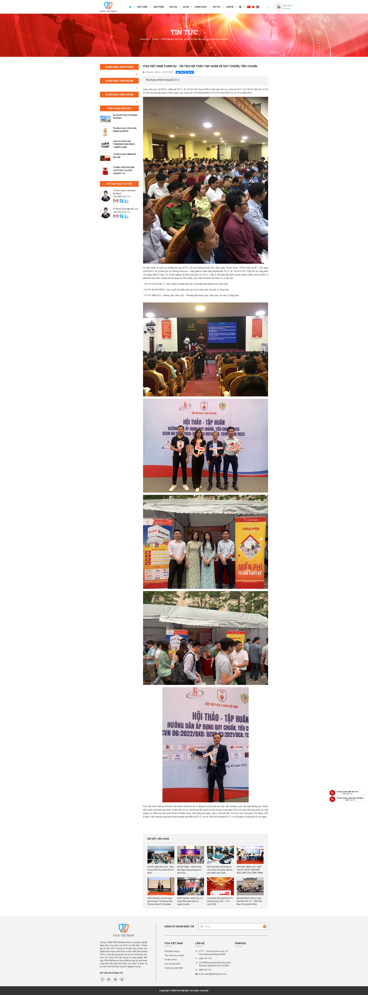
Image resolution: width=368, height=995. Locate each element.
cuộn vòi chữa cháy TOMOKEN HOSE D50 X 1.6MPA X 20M (124, 144)
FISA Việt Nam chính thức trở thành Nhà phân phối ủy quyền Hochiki (190, 901)
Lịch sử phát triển (172, 964)
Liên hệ (229, 7)
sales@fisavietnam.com (216, 974)
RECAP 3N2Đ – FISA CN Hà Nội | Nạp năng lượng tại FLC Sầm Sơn (189, 870)
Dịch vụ (173, 7)
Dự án (186, 7)
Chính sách (200, 7)
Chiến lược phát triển (174, 968)
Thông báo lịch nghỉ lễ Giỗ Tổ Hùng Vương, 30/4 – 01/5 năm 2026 (220, 901)
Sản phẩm (158, 7)
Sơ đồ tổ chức (171, 959)
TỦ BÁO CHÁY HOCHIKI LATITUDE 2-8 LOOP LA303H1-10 (123, 170)
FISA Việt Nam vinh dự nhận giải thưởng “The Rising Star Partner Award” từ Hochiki (160, 901)
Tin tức (216, 7)
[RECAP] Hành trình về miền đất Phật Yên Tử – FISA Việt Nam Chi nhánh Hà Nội (249, 901)
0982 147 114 (205, 958)
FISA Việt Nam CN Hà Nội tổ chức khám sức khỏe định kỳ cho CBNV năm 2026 (219, 870)
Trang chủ (144, 39)
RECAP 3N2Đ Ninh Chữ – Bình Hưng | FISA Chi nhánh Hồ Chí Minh (160, 870)
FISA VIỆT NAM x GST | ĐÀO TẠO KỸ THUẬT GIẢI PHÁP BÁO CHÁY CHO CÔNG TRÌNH (250, 870)
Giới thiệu (142, 7)
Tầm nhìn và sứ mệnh (174, 955)
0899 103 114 (123, 196)
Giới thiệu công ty (172, 951)
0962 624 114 (123, 212)
